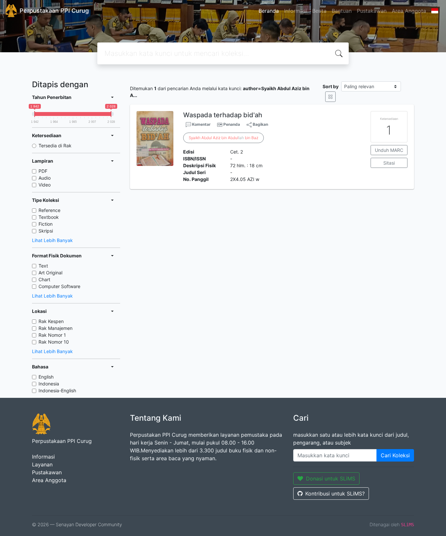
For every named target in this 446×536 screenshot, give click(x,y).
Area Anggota (409, 11)
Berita (319, 11)
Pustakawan (372, 11)
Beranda (269, 11)
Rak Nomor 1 (52, 335)
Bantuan (342, 11)
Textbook (49, 217)
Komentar (201, 124)
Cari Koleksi (395, 455)
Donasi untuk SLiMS (330, 478)
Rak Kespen (51, 321)
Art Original (50, 272)
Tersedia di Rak (55, 145)
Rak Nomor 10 (54, 342)
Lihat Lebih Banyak (52, 240)
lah (223, 137)
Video (45, 184)
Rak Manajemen (55, 328)
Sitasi (389, 163)
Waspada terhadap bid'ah (222, 115)
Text (43, 265)
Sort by (331, 86)
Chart (44, 279)
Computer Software (59, 286)
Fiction (46, 224)
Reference (49, 210)
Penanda (231, 124)
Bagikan (260, 124)
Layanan (42, 464)
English (46, 377)
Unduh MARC (389, 150)
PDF (43, 171)
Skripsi (46, 231)
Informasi (295, 11)
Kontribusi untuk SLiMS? (335, 493)
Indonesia (49, 383)
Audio (45, 178)
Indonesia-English (57, 390)
